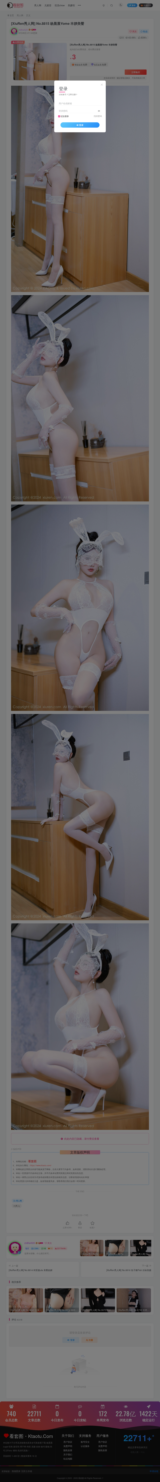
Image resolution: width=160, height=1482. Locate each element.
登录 (81, 125)
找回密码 (98, 116)
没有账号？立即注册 (67, 94)
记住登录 (65, 116)
